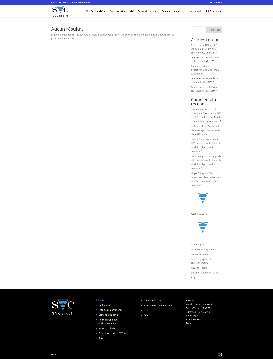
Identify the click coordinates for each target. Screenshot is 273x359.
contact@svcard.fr (203, 304)
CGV (145, 310)
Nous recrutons (199, 267)
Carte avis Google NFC (122, 11)
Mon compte (195, 11)
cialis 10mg (197, 156)
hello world (197, 126)
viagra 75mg (197, 173)
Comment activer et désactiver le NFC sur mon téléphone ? (205, 70)
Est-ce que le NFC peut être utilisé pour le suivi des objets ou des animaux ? (205, 49)
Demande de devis (148, 11)
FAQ (145, 315)
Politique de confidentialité (157, 305)
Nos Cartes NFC (94, 11)
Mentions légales (152, 300)
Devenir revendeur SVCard (205, 272)
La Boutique (197, 244)
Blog (193, 277)
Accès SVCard (199, 213)
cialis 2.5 (195, 139)
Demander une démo (173, 11)
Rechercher (214, 29)
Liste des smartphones (203, 249)
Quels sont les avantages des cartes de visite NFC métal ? (205, 130)
